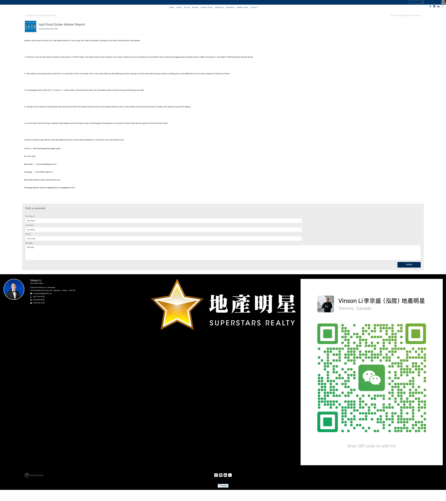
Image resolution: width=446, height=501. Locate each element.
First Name (30, 216)
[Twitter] (442, 6)
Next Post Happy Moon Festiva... (406, 15)
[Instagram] (434, 6)
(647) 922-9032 (39, 296)
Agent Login (417, 474)
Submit (409, 264)
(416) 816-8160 (39, 300)
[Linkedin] (438, 6)
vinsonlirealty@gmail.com (42, 293)
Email (28, 234)
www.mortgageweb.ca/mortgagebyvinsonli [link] (57, 187)
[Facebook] (430, 6)
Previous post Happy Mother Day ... (41, 15)
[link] (50, 180)
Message (29, 243)
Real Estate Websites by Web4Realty (398, 474)
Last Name (29, 225)
